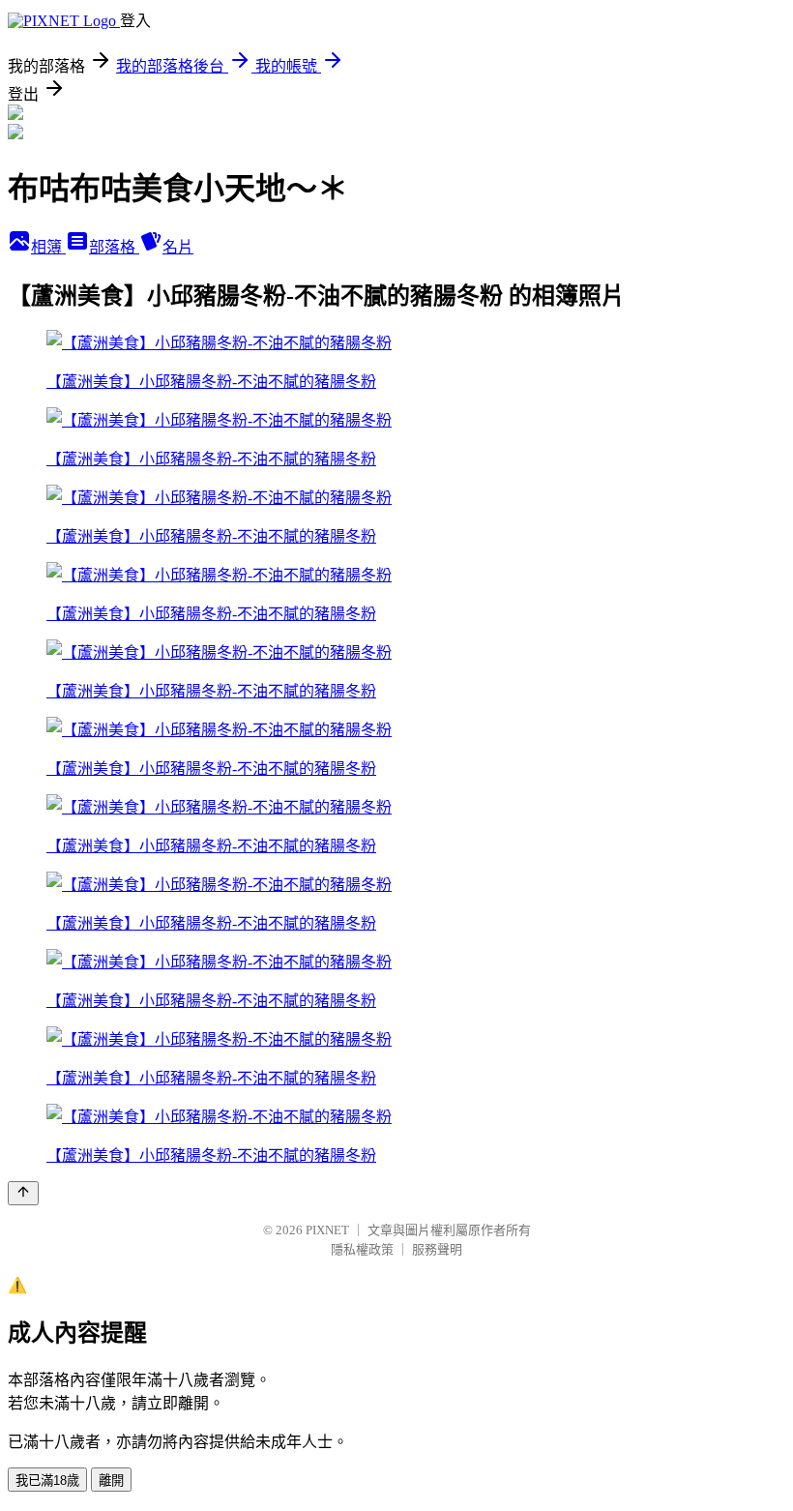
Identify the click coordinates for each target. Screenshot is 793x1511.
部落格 (114, 247)
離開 (111, 1480)
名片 (177, 247)
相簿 (48, 247)
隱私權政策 (362, 1249)
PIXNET (327, 1230)
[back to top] (23, 1193)
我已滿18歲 (47, 1480)
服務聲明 (437, 1249)
